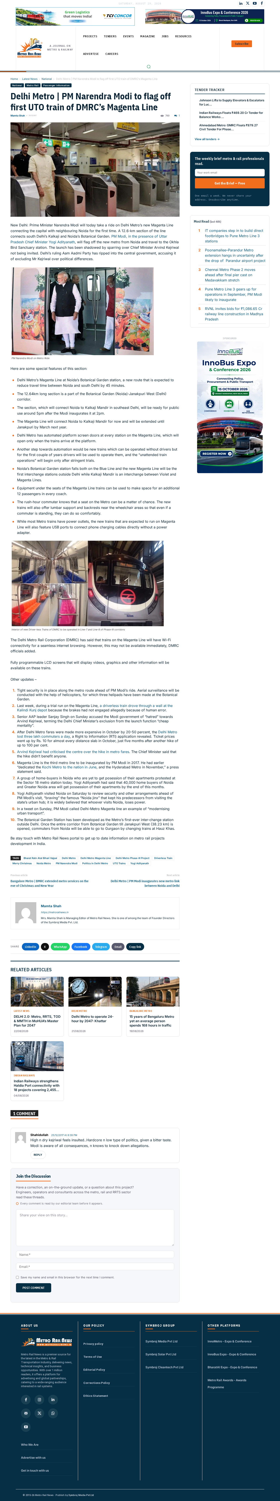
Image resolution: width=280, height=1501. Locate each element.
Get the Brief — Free (230, 183)
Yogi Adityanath (139, 863)
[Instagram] (39, 1399)
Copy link (135, 946)
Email (118, 946)
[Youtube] (254, 3)
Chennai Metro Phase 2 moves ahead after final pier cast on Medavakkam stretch (230, 274)
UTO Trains (119, 863)
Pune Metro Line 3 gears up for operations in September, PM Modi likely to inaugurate (233, 294)
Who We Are (29, 1444)
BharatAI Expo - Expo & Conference (232, 1367)
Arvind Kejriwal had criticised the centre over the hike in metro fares (73, 752)
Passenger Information (56, 85)
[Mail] (26, 1413)
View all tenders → (207, 139)
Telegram (101, 946)
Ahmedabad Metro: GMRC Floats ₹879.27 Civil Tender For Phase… (228, 127)
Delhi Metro (69, 858)
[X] (39, 1413)
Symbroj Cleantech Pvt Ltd (164, 1367)
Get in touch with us (35, 1470)
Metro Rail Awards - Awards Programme (227, 1383)
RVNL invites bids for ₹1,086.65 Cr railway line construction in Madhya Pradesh (234, 313)
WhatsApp (60, 946)
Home (14, 79)
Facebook (81, 946)
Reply (38, 1154)
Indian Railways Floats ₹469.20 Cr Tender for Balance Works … (231, 115)
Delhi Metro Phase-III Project (132, 858)
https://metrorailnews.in (54, 912)
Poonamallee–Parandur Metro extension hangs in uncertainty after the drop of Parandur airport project (235, 255)
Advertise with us (33, 1457)
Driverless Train (163, 858)
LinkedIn (30, 946)
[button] (148, 66)
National (47, 79)
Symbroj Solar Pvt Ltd (160, 1354)
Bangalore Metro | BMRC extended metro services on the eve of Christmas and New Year (49, 883)
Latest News (29, 79)
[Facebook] (261, 3)
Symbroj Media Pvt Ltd (161, 1341)
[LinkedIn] (240, 3)
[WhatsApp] (53, 1413)
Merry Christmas (22, 863)
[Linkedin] (53, 1399)
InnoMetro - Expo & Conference (230, 1341)
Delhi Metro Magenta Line (95, 858)
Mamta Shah (17, 115)
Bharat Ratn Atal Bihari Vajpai (40, 858)
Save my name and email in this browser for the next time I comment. (67, 1277)
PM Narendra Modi (66, 863)
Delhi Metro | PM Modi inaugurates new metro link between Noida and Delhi (145, 883)
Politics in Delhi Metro (95, 863)
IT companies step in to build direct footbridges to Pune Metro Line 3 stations (234, 235)
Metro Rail (33, 85)
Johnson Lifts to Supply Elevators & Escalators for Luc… (231, 102)
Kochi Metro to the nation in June (69, 767)
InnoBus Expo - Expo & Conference (232, 1354)
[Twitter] (247, 3)
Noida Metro (44, 863)
